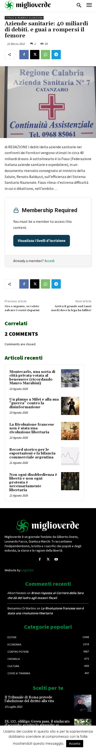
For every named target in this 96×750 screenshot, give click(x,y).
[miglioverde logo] (28, 5)
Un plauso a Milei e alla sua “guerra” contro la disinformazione (34, 403)
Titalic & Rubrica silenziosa (24, 17)
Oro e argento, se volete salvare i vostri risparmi (22, 308)
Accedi (50, 260)
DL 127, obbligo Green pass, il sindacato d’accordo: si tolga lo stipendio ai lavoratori (37, 725)
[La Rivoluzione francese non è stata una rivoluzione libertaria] (70, 431)
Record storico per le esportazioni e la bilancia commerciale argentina (32, 453)
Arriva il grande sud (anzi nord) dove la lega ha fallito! (71, 308)
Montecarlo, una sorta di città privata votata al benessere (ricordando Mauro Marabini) (32, 378)
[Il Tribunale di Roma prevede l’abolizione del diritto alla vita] (82, 703)
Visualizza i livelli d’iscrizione (41, 240)
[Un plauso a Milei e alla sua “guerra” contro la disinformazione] (70, 406)
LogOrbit (27, 570)
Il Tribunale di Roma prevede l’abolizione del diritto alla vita (29, 699)
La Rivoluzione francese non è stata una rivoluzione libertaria (31, 428)
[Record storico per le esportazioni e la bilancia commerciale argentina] (70, 456)
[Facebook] (24, 54)
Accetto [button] (74, 743)
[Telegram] (56, 54)
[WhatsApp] (45, 54)
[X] (34, 54)
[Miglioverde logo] (48, 526)
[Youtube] (56, 559)
